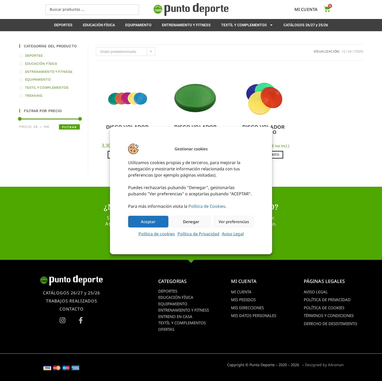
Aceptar (148, 221)
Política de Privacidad (198, 233)
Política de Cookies (206, 206)
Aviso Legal (233, 233)
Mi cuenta (306, 9)
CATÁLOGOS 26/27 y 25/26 (306, 25)
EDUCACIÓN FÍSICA (99, 25)
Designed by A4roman (324, 364)
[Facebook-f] (80, 320)
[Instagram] (62, 320)
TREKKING (33, 96)
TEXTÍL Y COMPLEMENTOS (244, 25)
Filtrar (69, 127)
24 (350, 51)
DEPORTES (63, 25)
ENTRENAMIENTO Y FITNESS (186, 25)
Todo (358, 51)
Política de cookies (157, 233)
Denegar (191, 221)
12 (343, 51)
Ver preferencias (234, 221)
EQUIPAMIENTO (138, 25)
